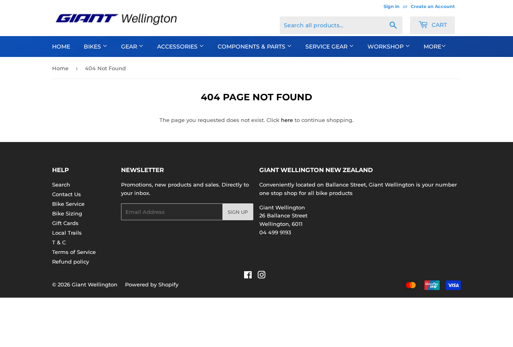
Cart (438, 24)
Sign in (392, 6)
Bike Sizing (67, 213)
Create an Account (433, 6)
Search (61, 184)
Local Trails (67, 232)
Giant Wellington (94, 284)
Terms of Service (74, 252)
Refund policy (70, 261)
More (432, 46)
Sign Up (238, 212)
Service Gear (327, 46)
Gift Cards (65, 223)
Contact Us (66, 194)
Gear (130, 46)
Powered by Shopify (151, 284)
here (287, 120)
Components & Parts (252, 46)
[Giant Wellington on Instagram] (262, 276)
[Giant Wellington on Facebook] (248, 276)
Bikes (93, 46)
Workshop (386, 46)
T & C (59, 242)
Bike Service (68, 204)
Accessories (178, 46)
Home (61, 46)
